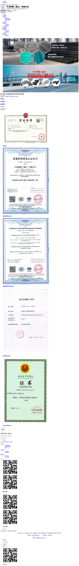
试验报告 (2, 104)
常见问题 (7, 456)
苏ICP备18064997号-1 (35, 535)
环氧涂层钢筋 (8, 446)
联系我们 (4, 2)
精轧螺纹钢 (7, 445)
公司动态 (7, 455)
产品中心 (2, 444)
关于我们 (4, 1)
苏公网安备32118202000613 (40, 537)
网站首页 (7, 96)
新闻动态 (2, 454)
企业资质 (16, 96)
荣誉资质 (11, 96)
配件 (6, 447)
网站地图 (45, 535)
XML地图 (49, 535)
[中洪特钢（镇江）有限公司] (14, 9)
